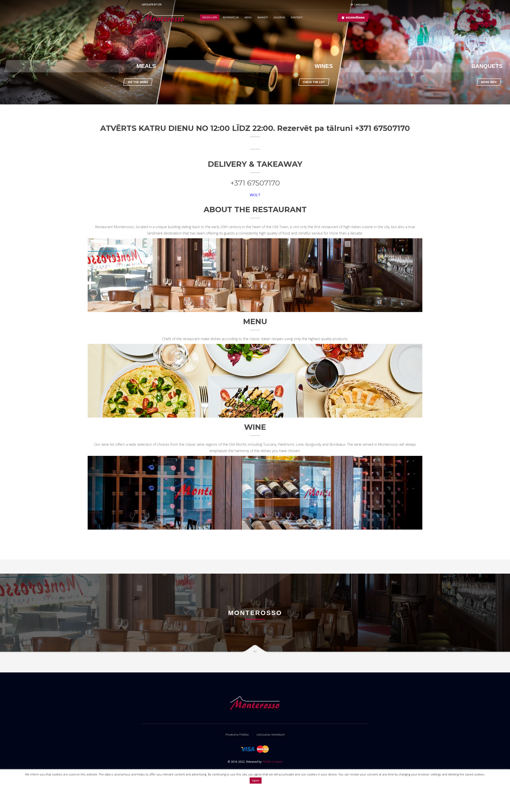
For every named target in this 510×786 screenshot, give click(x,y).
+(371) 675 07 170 (151, 4)
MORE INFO (489, 82)
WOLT (255, 194)
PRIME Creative (272, 761)
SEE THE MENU (138, 82)
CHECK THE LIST (314, 82)
